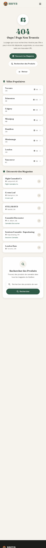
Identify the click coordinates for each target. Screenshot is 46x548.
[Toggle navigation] (40, 4)
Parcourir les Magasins (24, 56)
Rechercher (24, 291)
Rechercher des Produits (24, 64)
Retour (24, 72)
